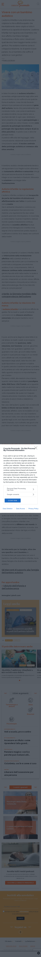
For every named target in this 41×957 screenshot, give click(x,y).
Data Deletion (8, 508)
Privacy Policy (33, 508)
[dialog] (20, 478)
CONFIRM (12, 500)
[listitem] (20, 489)
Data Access (20, 508)
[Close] (36, 449)
